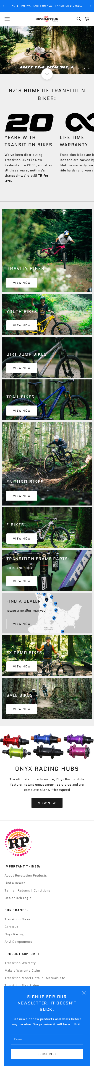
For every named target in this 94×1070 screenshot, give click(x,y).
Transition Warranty (20, 963)
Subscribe (47, 1054)
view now (22, 283)
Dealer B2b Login (18, 898)
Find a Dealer (15, 883)
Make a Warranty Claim (22, 970)
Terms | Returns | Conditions (28, 890)
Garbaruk (11, 926)
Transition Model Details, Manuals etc (35, 978)
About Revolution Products (26, 875)
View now (22, 325)
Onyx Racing (14, 934)
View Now (22, 581)
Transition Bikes (17, 919)
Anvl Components (18, 941)
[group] (47, 50)
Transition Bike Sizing (22, 985)
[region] (47, 50)
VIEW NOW (22, 666)
